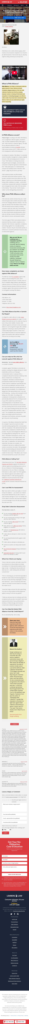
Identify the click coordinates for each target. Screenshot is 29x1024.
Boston (14, 945)
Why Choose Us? (16, 5)
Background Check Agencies (14, 981)
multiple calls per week (17, 513)
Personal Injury (14, 922)
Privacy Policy (20, 1015)
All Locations (14, 947)
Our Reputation (14, 958)
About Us (22, 5)
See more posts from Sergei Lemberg (16, 715)
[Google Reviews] (18, 914)
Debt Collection (14, 924)
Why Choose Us (14, 960)
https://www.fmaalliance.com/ (13, 307)
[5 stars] (11, 800)
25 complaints (15, 276)
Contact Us (14, 965)
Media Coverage (14, 963)
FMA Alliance (4, 47)
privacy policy (22, 882)
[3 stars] (7, 800)
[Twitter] (11, 914)
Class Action (14, 983)
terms (5, 883)
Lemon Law (14, 919)
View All (14, 929)
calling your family (17, 526)
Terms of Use (13, 1015)
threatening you (14, 530)
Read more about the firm (19, 911)
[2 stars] (5, 800)
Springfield (14, 940)
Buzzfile (18, 147)
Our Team (14, 955)
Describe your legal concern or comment (19, 800)
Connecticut (14, 937)
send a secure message (11, 797)
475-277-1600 (7, 111)
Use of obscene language (10, 549)
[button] (2, 5)
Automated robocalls (9, 553)
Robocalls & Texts (15, 927)
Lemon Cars (14, 973)
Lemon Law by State (14, 976)
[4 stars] (9, 800)
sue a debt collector (18, 362)
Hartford (14, 942)
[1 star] (3, 800)
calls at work (15, 521)
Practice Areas (9, 5)
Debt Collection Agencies (14, 978)
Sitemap (26, 1015)
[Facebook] (14, 914)
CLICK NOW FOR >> (14, 17)
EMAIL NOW (21, 1021)
